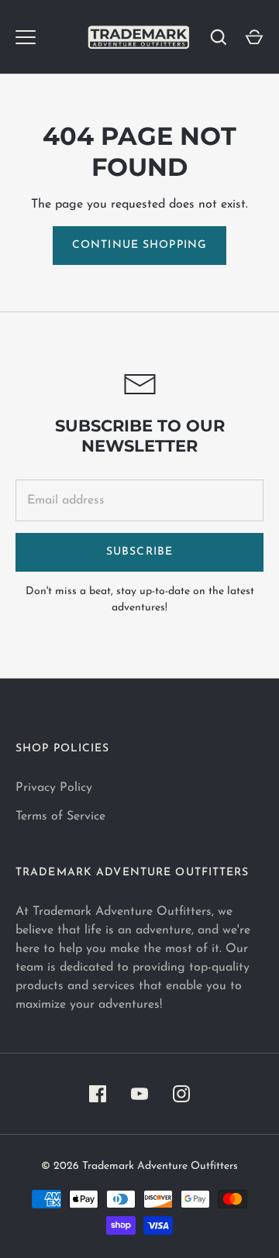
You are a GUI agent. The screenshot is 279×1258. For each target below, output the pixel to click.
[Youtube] (139, 1094)
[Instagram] (181, 1094)
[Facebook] (98, 1094)
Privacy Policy (54, 788)
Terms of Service (60, 816)
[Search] (219, 37)
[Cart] (254, 37)
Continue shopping (139, 245)
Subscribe (139, 552)
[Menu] (26, 37)
